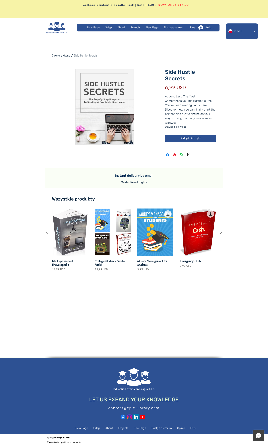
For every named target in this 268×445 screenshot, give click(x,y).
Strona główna (61, 55)
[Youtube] (142, 417)
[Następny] (221, 232)
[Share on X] (188, 155)
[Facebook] (123, 417)
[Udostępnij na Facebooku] (167, 155)
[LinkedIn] (136, 417)
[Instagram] (129, 417)
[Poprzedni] (47, 232)
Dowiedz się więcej (176, 126)
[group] (134, 241)
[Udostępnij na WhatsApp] (181, 155)
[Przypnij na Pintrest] (174, 155)
